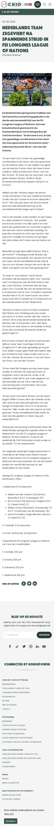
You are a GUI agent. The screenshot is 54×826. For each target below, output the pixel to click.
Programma (8, 717)
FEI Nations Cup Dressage (13, 733)
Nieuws (5, 779)
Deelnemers (7, 721)
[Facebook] (10, 646)
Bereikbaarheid (8, 684)
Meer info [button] (9, 814)
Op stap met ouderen (11, 799)
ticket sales (37, 4)
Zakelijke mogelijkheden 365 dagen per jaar (21, 758)
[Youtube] (44, 646)
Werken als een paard (11, 795)
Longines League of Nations (14, 729)
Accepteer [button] (10, 821)
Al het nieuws (11, 12)
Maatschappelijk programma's (18, 791)
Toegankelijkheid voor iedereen (16, 692)
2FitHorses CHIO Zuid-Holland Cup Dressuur (21, 742)
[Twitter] (24, 646)
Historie (5, 701)
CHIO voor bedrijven (12, 750)
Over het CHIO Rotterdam (15, 680)
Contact (6, 709)
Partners (6, 762)
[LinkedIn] (37, 646)
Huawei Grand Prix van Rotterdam (17, 738)
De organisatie (8, 696)
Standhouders (8, 766)
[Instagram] (30, 646)
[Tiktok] (17, 647)
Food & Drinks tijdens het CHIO (15, 688)
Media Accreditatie (10, 783)
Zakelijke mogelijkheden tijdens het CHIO (20, 754)
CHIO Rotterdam (11, 4)
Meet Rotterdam (9, 705)
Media (5, 774)
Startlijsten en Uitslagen (13, 725)
